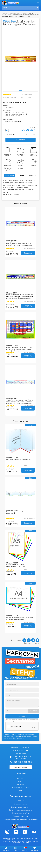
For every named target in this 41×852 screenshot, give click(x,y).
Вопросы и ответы (20, 816)
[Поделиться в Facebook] (29, 640)
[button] (20, 90)
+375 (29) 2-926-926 (21, 756)
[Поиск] (38, 8)
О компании (20, 774)
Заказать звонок (10, 97)
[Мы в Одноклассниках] (16, 832)
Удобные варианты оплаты (20, 167)
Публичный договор (20, 787)
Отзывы (21, 175)
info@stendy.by (9, 721)
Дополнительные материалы (20, 810)
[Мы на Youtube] (25, 832)
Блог (20, 791)
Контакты (20, 778)
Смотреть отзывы (26, 94)
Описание (9, 175)
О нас (20, 781)
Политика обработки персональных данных (20, 819)
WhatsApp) (22, 758)
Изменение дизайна (20, 813)
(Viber (16, 758)
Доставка (20, 801)
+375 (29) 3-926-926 (22, 762)
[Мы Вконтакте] (34, 832)
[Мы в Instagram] (7, 832)
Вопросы (32, 175)
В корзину (28, 253)
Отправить (22, 716)
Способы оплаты (20, 804)
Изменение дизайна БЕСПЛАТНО (7, 155)
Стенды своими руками (20, 807)
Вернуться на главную (31, 643)
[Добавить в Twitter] (33, 640)
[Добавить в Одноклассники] (37, 640)
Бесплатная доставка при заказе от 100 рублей (8, 168)
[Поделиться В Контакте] (24, 640)
